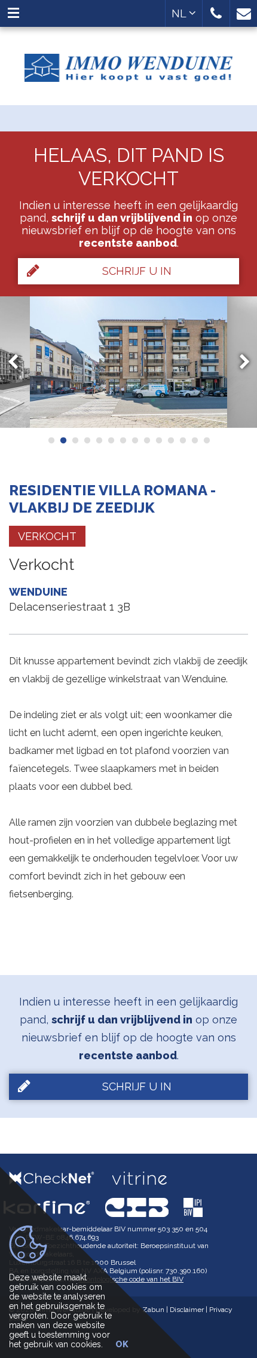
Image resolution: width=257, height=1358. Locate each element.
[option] (128, 362)
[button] (216, 13)
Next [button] (239, 362)
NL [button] (180, 13)
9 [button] (146, 440)
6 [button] (110, 440)
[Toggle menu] (13, 13)
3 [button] (74, 440)
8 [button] (134, 440)
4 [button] (86, 440)
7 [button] (122, 440)
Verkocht (47, 536)
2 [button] (62, 440)
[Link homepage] (128, 63)
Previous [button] (18, 362)
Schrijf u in (137, 271)
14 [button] (206, 440)
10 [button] (158, 440)
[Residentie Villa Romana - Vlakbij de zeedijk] (128, 362)
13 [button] (194, 440)
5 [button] (98, 440)
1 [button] (50, 440)
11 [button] (170, 440)
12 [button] (182, 440)
